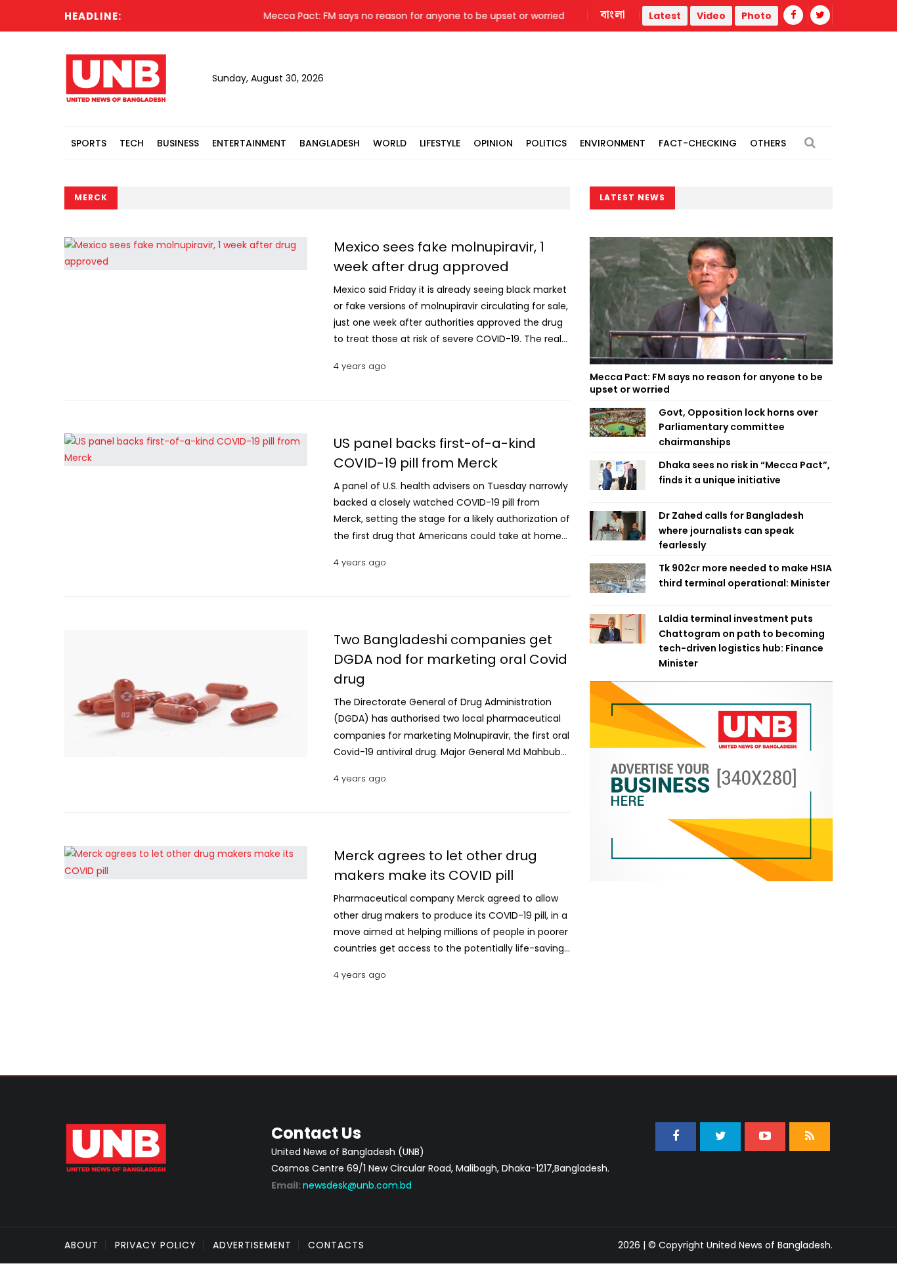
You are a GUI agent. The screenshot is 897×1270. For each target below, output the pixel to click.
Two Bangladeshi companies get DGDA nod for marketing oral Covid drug (450, 659)
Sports (88, 143)
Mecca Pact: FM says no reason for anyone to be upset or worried (706, 383)
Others (768, 143)
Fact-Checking (698, 143)
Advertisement (252, 1245)
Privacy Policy (155, 1245)
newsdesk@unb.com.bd (341, 1185)
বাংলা (613, 15)
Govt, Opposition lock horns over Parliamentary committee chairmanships (738, 427)
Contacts (336, 1245)
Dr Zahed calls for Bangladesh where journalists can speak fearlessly (731, 530)
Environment (612, 143)
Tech (132, 143)
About (81, 1245)
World (389, 143)
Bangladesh (329, 143)
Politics (546, 143)
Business (178, 143)
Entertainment (249, 143)
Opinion (493, 143)
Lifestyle (440, 143)
